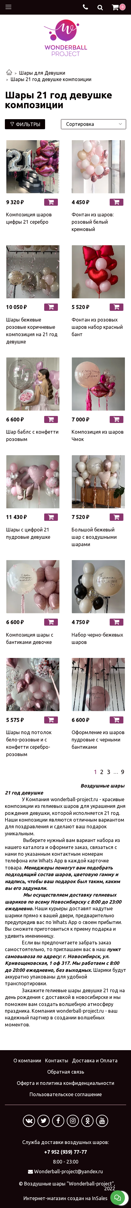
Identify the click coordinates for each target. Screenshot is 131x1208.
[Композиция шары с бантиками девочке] (32, 586)
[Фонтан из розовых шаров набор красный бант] (98, 271)
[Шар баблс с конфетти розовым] (32, 384)
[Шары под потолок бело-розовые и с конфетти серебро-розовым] (32, 684)
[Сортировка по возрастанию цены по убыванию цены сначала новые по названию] (93, 124)
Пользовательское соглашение (66, 1094)
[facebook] (58, 1121)
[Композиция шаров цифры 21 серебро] (32, 167)
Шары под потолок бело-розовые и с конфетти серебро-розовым (28, 743)
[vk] (29, 1121)
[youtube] (102, 1121)
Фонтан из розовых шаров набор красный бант (97, 327)
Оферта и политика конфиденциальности (65, 1083)
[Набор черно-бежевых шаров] (98, 586)
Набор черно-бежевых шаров (97, 638)
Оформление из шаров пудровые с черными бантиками (98, 740)
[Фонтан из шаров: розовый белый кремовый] (98, 167)
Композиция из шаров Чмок (98, 435)
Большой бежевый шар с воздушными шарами (94, 537)
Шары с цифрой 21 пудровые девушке (28, 533)
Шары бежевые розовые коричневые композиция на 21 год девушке (32, 330)
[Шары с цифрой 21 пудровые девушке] (32, 481)
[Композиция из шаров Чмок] (98, 384)
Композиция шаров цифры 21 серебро (29, 218)
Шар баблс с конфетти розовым (32, 435)
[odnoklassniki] (87, 1121)
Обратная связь (65, 1072)
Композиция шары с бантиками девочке (29, 638)
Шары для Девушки (42, 73)
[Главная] (9, 73)
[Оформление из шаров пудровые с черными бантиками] (98, 684)
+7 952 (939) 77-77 (65, 1152)
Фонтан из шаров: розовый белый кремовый (93, 222)
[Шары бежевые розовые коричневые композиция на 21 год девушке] (32, 271)
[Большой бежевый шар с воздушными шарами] (98, 481)
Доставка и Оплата (95, 1060)
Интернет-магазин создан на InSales (65, 1198)
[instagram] (73, 1121)
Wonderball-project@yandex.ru (68, 1171)
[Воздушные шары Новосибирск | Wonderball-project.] (65, 37)
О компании (27, 1060)
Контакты (56, 1060)
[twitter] (43, 1121)
